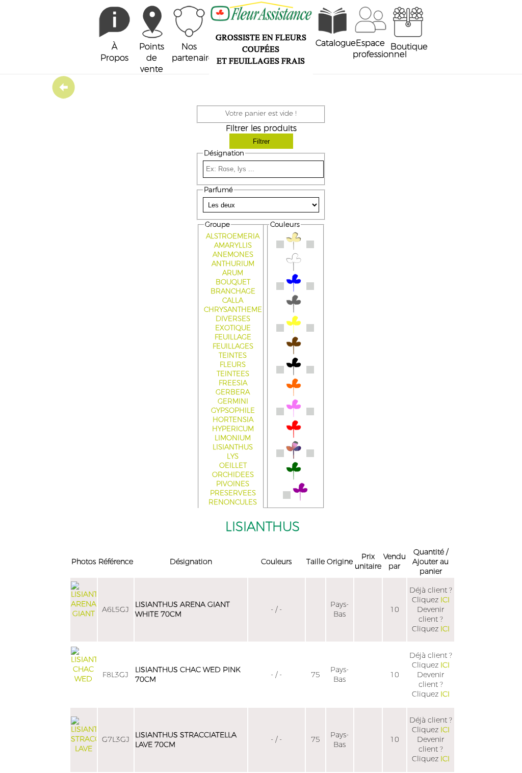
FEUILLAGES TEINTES (233, 351)
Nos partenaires (194, 52)
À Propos (114, 52)
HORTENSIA (233, 419)
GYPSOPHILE (233, 410)
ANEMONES (233, 254)
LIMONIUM (233, 438)
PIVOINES (232, 484)
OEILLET (233, 465)
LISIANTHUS (233, 447)
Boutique (409, 46)
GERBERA (233, 392)
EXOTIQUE (233, 328)
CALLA (232, 300)
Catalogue (336, 43)
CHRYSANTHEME (233, 309)
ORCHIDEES (233, 474)
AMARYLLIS (233, 245)
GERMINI (233, 401)
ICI (445, 600)
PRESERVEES (233, 493)
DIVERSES (233, 319)
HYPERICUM (233, 429)
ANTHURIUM (233, 264)
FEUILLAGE (233, 337)
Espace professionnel (380, 49)
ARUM (232, 273)
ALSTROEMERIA (232, 236)
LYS (233, 456)
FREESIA (233, 383)
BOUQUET (233, 282)
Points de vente (151, 58)
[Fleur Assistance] (114, 35)
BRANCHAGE (233, 291)
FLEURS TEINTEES (233, 369)
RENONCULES (232, 502)
